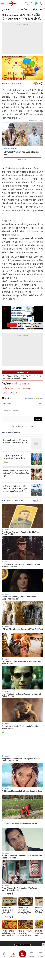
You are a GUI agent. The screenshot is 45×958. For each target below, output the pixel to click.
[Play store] (36, 3)
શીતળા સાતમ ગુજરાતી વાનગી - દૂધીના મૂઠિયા (8, 910)
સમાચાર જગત (25, 383)
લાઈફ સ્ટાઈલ (8, 392)
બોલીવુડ (33, 9)
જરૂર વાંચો (9, 893)
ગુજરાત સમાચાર (7, 9)
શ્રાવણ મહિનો (22, 9)
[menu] (3, 3)
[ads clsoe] (43, 944)
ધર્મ (17, 392)
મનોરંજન (26, 388)
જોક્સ (18, 388)
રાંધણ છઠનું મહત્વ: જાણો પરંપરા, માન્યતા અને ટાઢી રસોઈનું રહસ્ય (25, 933)
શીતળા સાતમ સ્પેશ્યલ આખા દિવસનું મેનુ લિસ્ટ (24, 910)
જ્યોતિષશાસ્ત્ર (8, 388)
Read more (12, 325)
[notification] (41, 3)
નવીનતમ (9, 916)
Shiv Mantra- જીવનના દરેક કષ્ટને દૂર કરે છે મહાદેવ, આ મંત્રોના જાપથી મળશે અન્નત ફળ (22, 377)
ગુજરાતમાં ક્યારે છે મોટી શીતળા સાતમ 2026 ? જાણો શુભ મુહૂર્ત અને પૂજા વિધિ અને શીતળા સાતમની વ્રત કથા (9, 933)
